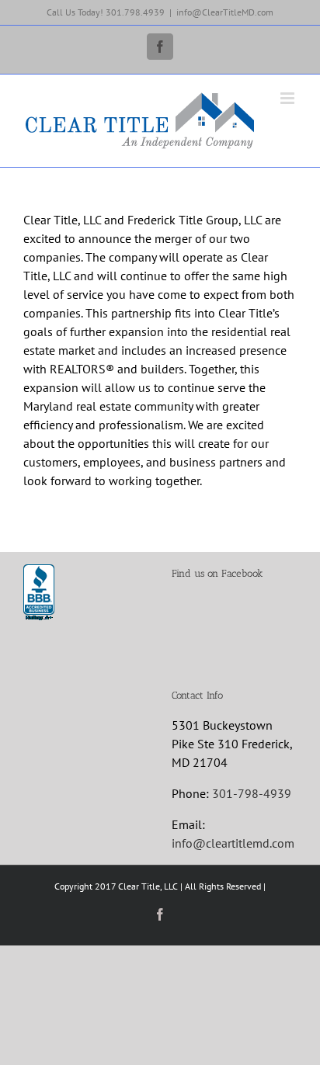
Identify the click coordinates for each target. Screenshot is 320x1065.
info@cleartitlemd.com (233, 843)
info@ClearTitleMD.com (224, 12)
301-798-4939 (251, 793)
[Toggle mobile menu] (288, 98)
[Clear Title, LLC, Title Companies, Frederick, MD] (38, 593)
